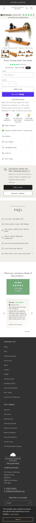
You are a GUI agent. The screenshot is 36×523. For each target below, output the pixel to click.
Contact (6, 370)
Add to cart (18, 89)
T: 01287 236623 (10, 488)
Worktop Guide (9, 379)
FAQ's (6, 347)
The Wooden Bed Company (13, 446)
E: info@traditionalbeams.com (14, 491)
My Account (8, 361)
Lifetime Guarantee (10, 356)
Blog (5, 351)
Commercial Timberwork (12, 397)
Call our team (18, 187)
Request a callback (18, 193)
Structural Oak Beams (11, 388)
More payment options (18, 99)
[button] (4, 8)
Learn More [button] (14, 514)
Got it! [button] (18, 519)
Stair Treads (8, 392)
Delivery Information (10, 428)
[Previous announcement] (4, 2)
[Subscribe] (29, 503)
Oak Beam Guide (9, 383)
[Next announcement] (32, 2)
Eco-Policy (7, 414)
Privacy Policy (8, 442)
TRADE (6, 374)
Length (4, 71)
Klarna (6, 365)
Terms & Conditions (10, 437)
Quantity (4, 80)
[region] (18, 313)
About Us (7, 410)
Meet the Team (8, 419)
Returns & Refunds (10, 433)
